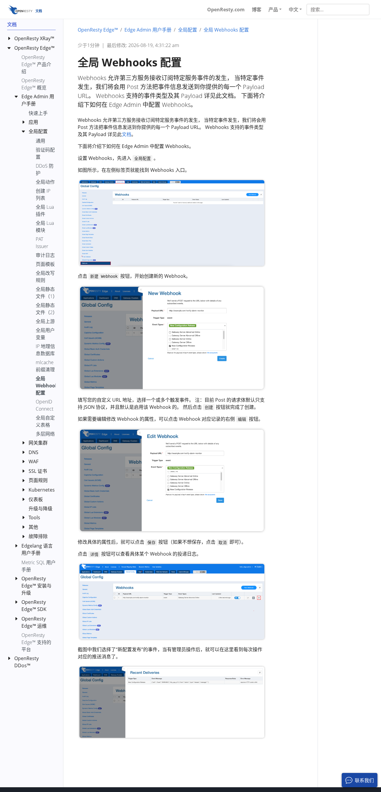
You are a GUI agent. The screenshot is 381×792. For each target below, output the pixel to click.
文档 (126, 134)
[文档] (20, 9)
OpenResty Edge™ (98, 29)
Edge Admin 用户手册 (147, 29)
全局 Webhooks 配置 (226, 29)
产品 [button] (273, 9)
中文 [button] (293, 9)
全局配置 (187, 29)
